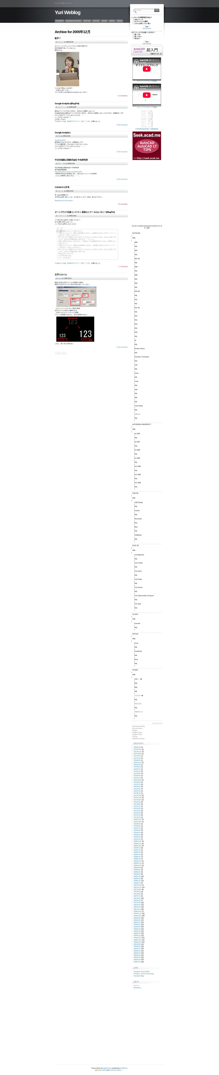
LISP (136, 365)
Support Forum (137, 734)
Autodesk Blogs (139, 976)
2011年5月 (137, 811)
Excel (136, 643)
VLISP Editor (138, 406)
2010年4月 (137, 832)
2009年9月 (137, 848)
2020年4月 (137, 747)
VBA (135, 397)
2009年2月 (137, 859)
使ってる (137, 34)
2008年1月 (137, 883)
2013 (135, 324)
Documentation (137, 728)
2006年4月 (137, 929)
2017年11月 (137, 751)
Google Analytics (63, 132)
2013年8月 (137, 773)
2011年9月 (137, 802)
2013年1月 (137, 778)
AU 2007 (137, 442)
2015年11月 (137, 762)
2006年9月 (137, 918)
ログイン (137, 985)
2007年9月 (137, 892)
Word (136, 659)
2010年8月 (137, 826)
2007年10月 (137, 889)
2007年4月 (137, 902)
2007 (135, 250)
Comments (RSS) (115, 1070)
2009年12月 (137, 841)
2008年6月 (137, 872)
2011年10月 (137, 800)
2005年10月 (137, 942)
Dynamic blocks (139, 348)
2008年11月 (137, 863)
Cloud (135, 614)
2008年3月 (137, 878)
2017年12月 (137, 749)
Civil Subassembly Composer (144, 595)
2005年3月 (137, 957)
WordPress (137, 988)
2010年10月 (137, 822)
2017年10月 (137, 754)
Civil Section (138, 587)
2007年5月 (137, 900)
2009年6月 (137, 852)
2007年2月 (137, 907)
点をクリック (138, 19)
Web (58, 136)
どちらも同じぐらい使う (142, 23)
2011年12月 (137, 795)
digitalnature (107, 1068)
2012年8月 (137, 782)
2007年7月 (137, 896)
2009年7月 (137, 850)
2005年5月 (137, 953)
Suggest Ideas (137, 732)
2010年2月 (137, 837)
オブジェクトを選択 (141, 21)
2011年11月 (137, 797)
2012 (135, 316)
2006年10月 (137, 916)
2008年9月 (137, 867)
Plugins (135, 730)
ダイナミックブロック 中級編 (147, 107)
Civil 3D (135, 545)
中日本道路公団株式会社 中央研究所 (71, 160)
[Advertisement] (147, 175)
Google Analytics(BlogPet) (67, 103)
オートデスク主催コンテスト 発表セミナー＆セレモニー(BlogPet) (85, 212)
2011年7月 (137, 806)
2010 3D (137, 291)
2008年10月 (137, 865)
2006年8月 (137, 920)
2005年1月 (137, 962)
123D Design (138, 502)
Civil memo (138, 571)
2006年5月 (137, 927)
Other (135, 670)
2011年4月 (137, 813)
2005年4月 (137, 955)
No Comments (123, 125)
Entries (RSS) (101, 1070)
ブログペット (61, 107)
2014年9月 (137, 767)
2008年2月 (137, 881)
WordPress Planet (139, 738)
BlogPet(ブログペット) (74, 121)
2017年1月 (137, 758)
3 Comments (123, 96)
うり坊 (87, 121)
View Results (146, 28)
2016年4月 (137, 760)
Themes (135, 736)
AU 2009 (137, 458)
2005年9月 (137, 944)
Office (135, 634)
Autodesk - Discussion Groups (144, 974)
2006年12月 (137, 911)
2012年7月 (137, 784)
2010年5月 (137, 830)
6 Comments (123, 204)
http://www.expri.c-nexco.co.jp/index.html (68, 172)
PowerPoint (138, 651)
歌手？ (58, 38)
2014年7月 (137, 769)
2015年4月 (137, 764)
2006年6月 (137, 924)
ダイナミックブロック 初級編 (147, 81)
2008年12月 (137, 861)
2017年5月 (137, 756)
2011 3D (137, 308)
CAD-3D (135, 493)
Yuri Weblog (67, 12)
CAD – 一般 (138, 679)
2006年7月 (137, 922)
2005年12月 (137, 937)
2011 (135, 299)
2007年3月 (137, 905)
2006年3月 (137, 931)
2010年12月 (137, 819)
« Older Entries (61, 353)
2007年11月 (137, 887)
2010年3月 (137, 835)
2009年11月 (137, 843)
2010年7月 (137, 828)
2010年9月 (137, 824)
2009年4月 (137, 854)
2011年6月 (137, 808)
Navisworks (138, 519)
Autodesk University (141, 424)
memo (59, 278)
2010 (135, 283)
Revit (136, 527)
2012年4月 (137, 789)
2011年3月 (137, 815)
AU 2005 (137, 434)
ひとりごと (138, 703)
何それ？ (137, 38)
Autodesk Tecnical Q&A (142, 971)
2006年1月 (137, 935)
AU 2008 (137, 450)
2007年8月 (137, 894)
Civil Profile (138, 579)
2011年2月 (137, 817)
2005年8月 (137, 946)
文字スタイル (61, 274)
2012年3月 (137, 791)
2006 (135, 242)
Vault (136, 389)
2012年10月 (137, 780)
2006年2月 (137, 933)
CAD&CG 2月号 (62, 187)
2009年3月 (137, 857)
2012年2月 (137, 793)
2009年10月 (137, 846)
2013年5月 (137, 775)
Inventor (137, 510)
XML (134, 238)
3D (135, 340)
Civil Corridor (138, 563)
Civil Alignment (139, 555)
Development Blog (139, 726)
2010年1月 (137, 839)
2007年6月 (137, 898)
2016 (135, 332)
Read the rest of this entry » (64, 200)
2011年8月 (137, 804)
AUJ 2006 (137, 466)
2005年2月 (137, 959)
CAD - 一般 (61, 163)
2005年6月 (137, 951)
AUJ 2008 (137, 474)
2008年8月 (137, 870)
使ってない (138, 36)
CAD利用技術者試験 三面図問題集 (146, 129)
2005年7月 (137, 948)
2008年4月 (137, 876)
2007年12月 (137, 885)
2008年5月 (137, 874)
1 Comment (124, 266)
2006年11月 (137, 913)
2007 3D (137, 259)
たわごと (60, 42)
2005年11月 (137, 940)
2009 (135, 275)
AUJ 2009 (137, 483)
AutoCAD (136, 233)
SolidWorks (138, 535)
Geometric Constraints (141, 357)
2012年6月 (137, 786)
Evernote (137, 623)
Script (136, 381)
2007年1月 (137, 909)
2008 (135, 267)
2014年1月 (137, 771)
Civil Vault (137, 604)
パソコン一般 (138, 695)
